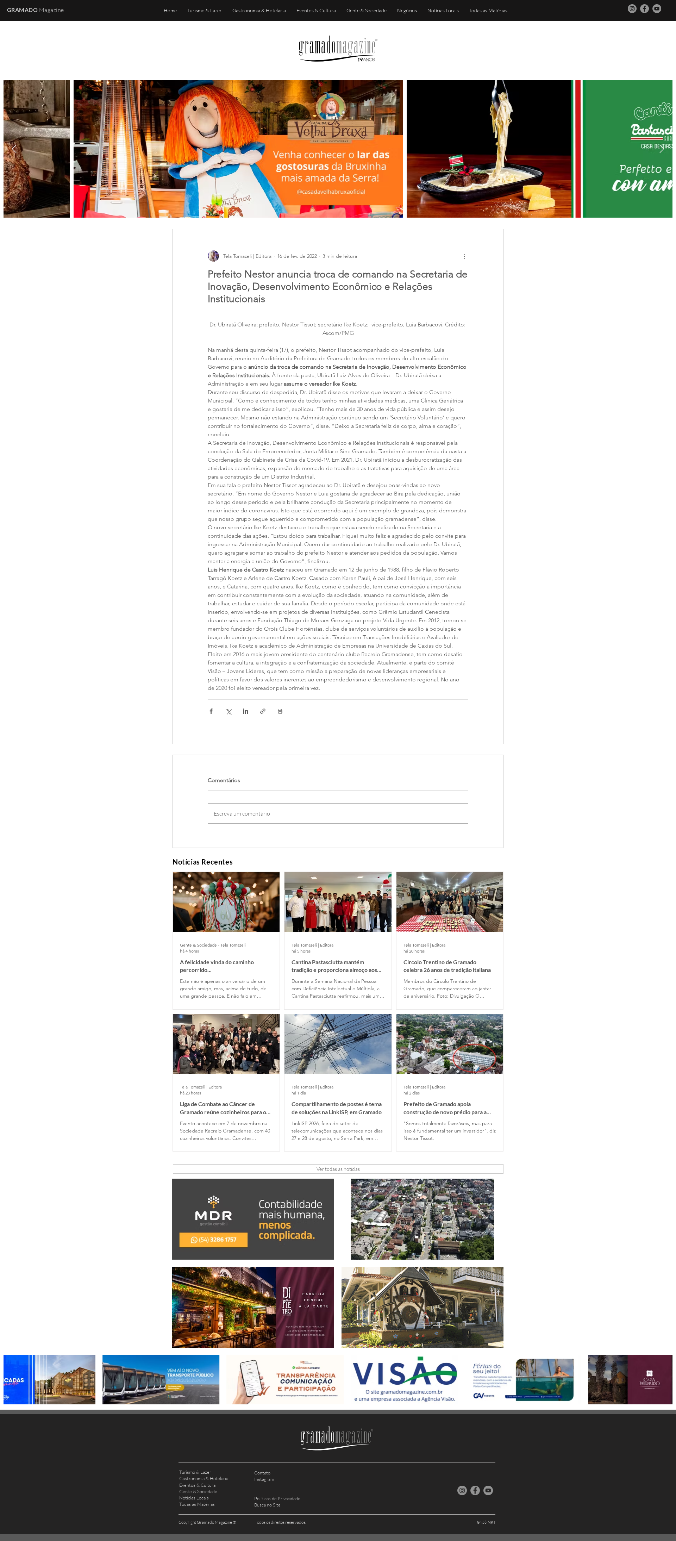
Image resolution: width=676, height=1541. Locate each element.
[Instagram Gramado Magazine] (632, 8)
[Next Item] (661, 148)
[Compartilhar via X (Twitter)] (228, 711)
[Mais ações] (464, 256)
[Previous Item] (14, 148)
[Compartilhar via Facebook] (211, 711)
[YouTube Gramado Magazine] (656, 8)
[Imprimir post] (280, 711)
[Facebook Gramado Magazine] (644, 8)
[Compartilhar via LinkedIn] (245, 711)
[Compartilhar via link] (262, 711)
